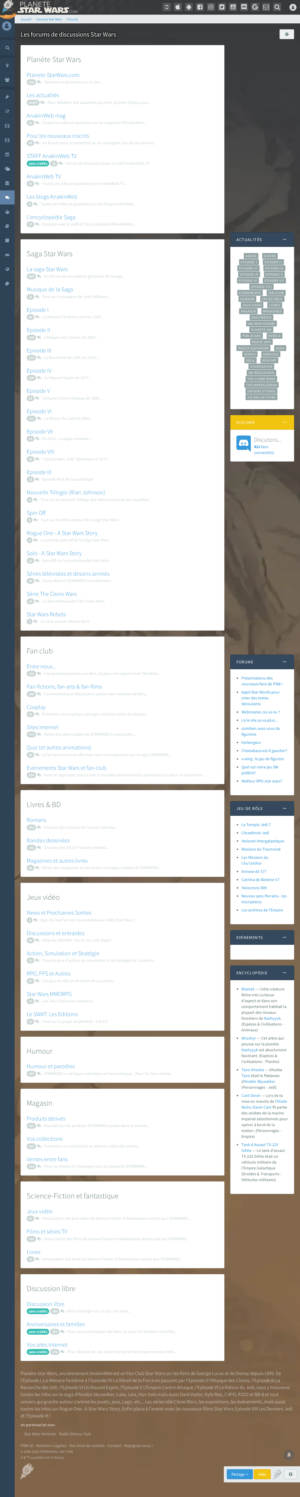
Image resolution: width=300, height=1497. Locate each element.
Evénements (250, 293)
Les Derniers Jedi (276, 1408)
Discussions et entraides (55, 933)
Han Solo (147, 1394)
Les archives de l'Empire (262, 910)
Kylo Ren (213, 1394)
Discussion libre (45, 1303)
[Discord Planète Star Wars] (244, 7)
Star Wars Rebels (46, 614)
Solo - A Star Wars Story (54, 553)
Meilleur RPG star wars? (261, 781)
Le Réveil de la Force (133, 1380)
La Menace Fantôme (63, 1380)
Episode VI (39, 411)
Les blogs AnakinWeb (52, 196)
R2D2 (243, 1394)
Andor (251, 256)
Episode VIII (40, 451)
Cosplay (36, 706)
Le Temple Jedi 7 (256, 824)
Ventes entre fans (47, 1159)
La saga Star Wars (47, 269)
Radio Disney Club (75, 1433)
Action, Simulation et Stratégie (63, 953)
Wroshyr (248, 1038)
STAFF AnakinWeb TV (52, 155)
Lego (127, 1401)
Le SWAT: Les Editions (52, 1014)
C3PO (230, 1394)
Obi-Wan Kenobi (261, 323)
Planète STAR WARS (46, 7)
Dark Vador (191, 1394)
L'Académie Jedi (255, 832)
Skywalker (266, 1081)
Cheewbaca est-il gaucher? (264, 750)
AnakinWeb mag (46, 115)
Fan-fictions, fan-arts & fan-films (64, 686)
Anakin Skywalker (96, 1394)
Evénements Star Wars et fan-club (66, 767)
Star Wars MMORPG (49, 993)
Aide (262, 1474)
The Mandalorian (261, 385)
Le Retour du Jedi (236, 1387)
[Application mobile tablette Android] (189, 7)
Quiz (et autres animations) (59, 747)
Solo (250, 360)
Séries (250, 354)
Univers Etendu (261, 391)
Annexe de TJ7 (253, 871)
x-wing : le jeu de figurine (262, 758)
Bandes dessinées (48, 840)
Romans (36, 819)
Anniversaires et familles (56, 1324)
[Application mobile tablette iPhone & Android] (166, 7)
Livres (33, 1251)
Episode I (38, 309)
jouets (103, 1401)
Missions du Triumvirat (261, 849)
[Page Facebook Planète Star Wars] (199, 7)
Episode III (39, 350)
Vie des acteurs (261, 397)
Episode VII (40, 431)
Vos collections (45, 1138)
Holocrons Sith (254, 887)
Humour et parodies (51, 1066)
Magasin (248, 311)
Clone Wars (185, 1401)
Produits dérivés (46, 1118)
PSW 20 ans (251, 336)
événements (249, 1401)
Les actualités (43, 95)
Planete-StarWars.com (53, 74)
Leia (132, 1394)
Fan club (276, 293)
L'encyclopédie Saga (51, 217)
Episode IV (39, 370)
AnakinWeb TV (44, 176)
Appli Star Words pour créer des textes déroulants (260, 697)
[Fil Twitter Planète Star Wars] (222, 7)
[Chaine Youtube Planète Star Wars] (232, 7)
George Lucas (210, 1373)
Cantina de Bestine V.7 (260, 879)
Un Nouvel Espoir (101, 1387)
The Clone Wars (261, 379)
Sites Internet (42, 727)
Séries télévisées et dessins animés (68, 573)
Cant (267, 1107)
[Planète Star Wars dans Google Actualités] (255, 7)
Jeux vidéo (39, 1211)
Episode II (38, 329)
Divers (270, 256)
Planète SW (261, 330)
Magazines (272, 311)
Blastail (247, 989)
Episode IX (39, 472)
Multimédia (261, 317)
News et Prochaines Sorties (59, 912)
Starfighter (261, 366)
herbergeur (251, 742)
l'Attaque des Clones (229, 1380)
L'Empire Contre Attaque (168, 1387)
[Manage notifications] (289, 1455)
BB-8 (259, 1394)
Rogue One (261, 342)
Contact (114, 1445)
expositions (217, 1401)
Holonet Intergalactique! (262, 841)
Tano (245, 1075)
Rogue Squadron (253, 348)
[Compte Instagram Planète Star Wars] (211, 7)
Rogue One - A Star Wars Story (62, 532)
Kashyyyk (272, 1018)
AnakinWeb (101, 1373)
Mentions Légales (51, 1445)
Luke (121, 1394)
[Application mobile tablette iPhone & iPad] (177, 7)
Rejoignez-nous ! (138, 1445)
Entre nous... (41, 666)
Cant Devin (250, 1095)
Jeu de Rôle (272, 299)
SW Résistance (261, 373)
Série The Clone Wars (52, 593)
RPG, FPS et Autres (48, 973)
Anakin (250, 1081)
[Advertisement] (262, 133)
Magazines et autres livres (57, 860)
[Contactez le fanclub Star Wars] (266, 7)
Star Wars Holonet (40, 1433)
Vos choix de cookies (87, 1445)
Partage (238, 1474)
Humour (247, 299)
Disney (242, 1373)
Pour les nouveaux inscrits (58, 135)
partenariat (36, 1424)
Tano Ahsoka (252, 1069)
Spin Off (36, 512)
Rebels (274, 336)
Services (271, 354)
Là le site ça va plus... (259, 720)
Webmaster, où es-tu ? (260, 712)
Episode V (38, 390)
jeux (116, 1401)
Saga (280, 348)
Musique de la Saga (50, 289)
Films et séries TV (47, 1231)
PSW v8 (27, 1445)
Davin (257, 1107)
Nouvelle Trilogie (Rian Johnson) (66, 492)
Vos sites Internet (47, 1344)
